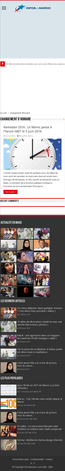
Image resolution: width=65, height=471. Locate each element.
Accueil (3, 113)
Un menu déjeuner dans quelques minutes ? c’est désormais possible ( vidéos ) (39, 309)
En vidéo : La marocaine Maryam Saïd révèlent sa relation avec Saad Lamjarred (39, 428)
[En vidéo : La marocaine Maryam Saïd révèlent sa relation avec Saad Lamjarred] (8, 431)
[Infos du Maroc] (32, 7)
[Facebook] (34, 463)
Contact (48, 459)
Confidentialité (37, 459)
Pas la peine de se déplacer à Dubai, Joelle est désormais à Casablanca (39, 351)
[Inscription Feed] (64, 119)
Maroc (30, 136)
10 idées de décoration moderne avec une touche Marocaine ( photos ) (39, 323)
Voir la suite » (10, 192)
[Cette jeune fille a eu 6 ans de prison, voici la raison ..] (8, 417)
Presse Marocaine (21, 459)
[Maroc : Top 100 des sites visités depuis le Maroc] (8, 403)
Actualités (23, 136)
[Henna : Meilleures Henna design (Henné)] (8, 444)
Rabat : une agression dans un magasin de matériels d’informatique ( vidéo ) (38, 337)
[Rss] (31, 463)
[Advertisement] (32, 35)
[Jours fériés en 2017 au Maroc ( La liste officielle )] (8, 390)
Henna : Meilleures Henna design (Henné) (39, 440)
